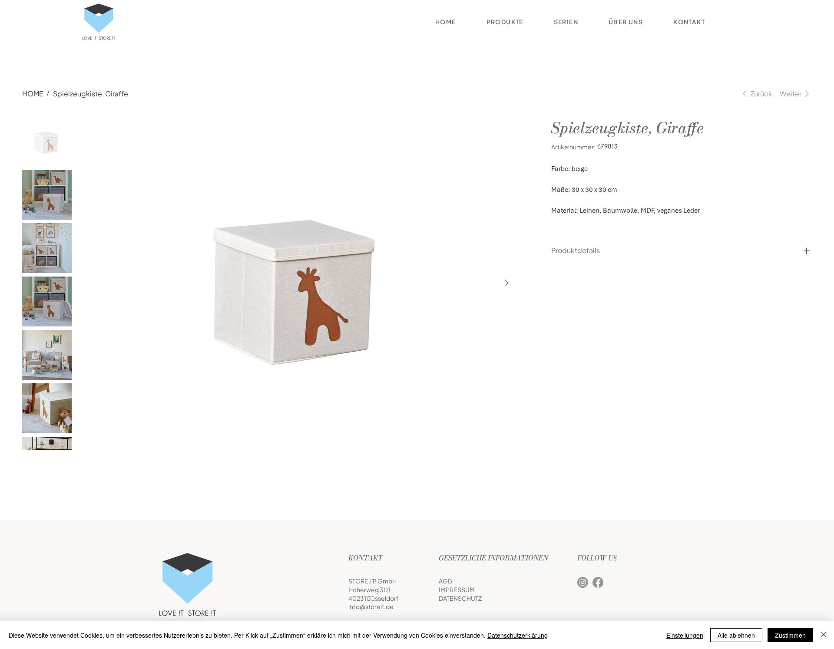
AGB (445, 581)
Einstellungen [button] (684, 635)
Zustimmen (790, 635)
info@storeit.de (371, 606)
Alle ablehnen (736, 635)
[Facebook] (597, 582)
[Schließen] (823, 635)
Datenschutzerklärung (517, 635)
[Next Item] (506, 283)
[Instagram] (582, 582)
